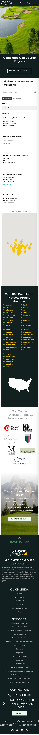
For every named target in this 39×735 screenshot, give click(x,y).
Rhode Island (28, 337)
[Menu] (36, 3)
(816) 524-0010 (28, 3)
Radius (4, 103)
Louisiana (26, 318)
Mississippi (27, 325)
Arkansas (9, 310)
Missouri (9, 330)
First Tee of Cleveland (11, 195)
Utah (24, 350)
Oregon (26, 330)
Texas (25, 345)
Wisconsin (9, 361)
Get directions (7, 184)
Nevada (8, 337)
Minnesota (27, 323)
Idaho (8, 325)
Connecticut (10, 315)
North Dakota (11, 342)
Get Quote (20, 3)
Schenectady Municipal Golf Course (16, 118)
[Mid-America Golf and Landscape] (7, 3)
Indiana (25, 307)
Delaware (9, 320)
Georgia (9, 322)
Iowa (24, 310)
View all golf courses (18, 98)
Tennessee (27, 347)
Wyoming (9, 364)
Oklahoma (27, 332)
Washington (10, 356)
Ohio (7, 350)
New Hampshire (11, 347)
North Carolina (11, 345)
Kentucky (26, 315)
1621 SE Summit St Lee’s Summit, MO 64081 (21, 704)
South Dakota (28, 342)
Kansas (25, 312)
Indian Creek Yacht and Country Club (16, 155)
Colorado (9, 317)
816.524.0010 (22, 695)
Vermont (9, 367)
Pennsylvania (28, 335)
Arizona (8, 307)
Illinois (25, 305)
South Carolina (28, 340)
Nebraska (9, 335)
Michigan (26, 320)
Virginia (8, 354)
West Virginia (10, 359)
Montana (9, 332)
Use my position (7, 98)
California (9, 312)
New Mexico (10, 340)
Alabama (9, 305)
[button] (31, 244)
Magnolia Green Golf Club (12, 174)
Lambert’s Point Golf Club (12, 136)
